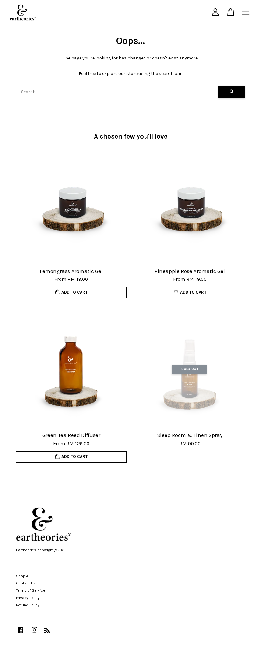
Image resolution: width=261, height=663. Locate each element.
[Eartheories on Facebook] (20, 633)
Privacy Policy (27, 598)
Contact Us (26, 583)
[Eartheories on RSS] (47, 632)
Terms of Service (30, 590)
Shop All (23, 576)
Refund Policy (27, 605)
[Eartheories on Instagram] (34, 633)
